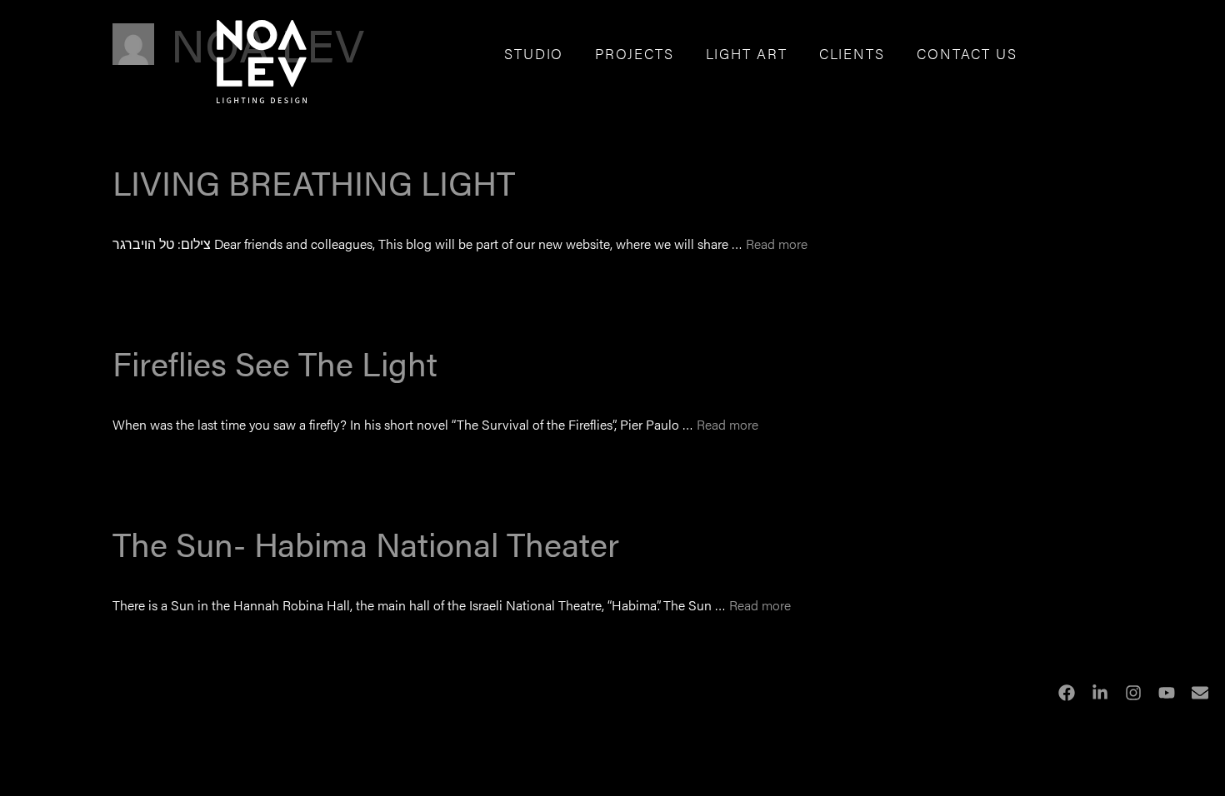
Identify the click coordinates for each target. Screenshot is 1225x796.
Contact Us (967, 53)
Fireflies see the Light (275, 362)
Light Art (747, 53)
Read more (777, 243)
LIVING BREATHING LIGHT (313, 182)
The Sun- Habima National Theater (365, 543)
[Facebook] (1066, 692)
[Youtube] (1166, 692)
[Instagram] (1133, 692)
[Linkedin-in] (1100, 692)
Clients (852, 53)
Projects (634, 53)
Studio (533, 53)
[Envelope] (1200, 692)
